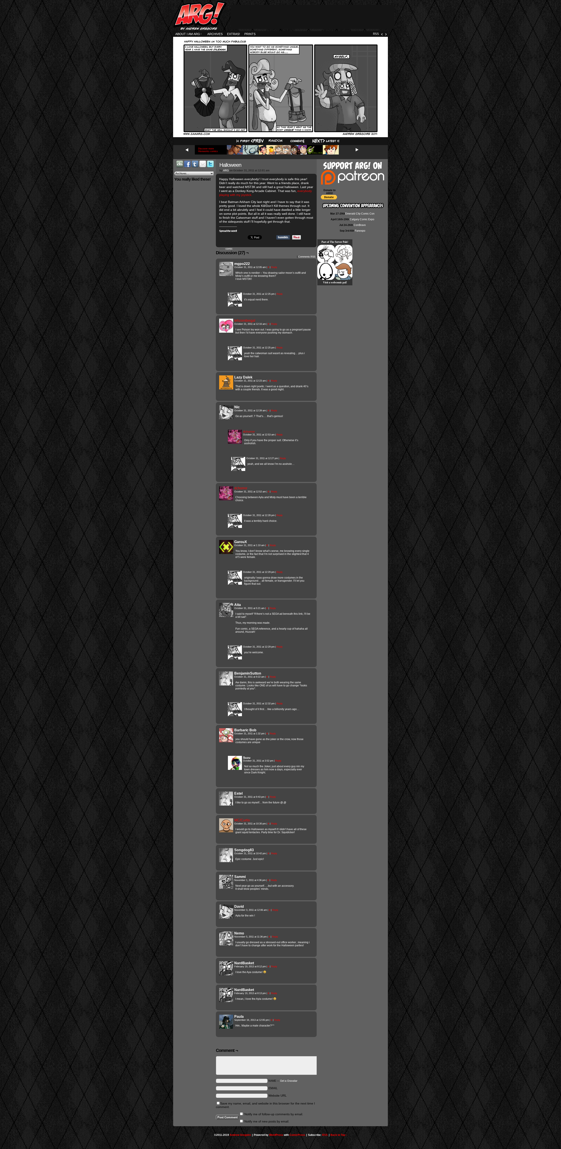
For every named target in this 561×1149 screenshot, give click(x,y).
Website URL (277, 1095)
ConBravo (360, 225)
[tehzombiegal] (226, 331)
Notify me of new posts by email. (266, 1121)
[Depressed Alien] (326, 271)
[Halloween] (280, 134)
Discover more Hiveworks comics (208, 150)
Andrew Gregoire (240, 1135)
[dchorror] (235, 442)
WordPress (276, 1135)
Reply (274, 267)
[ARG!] (235, 305)
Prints (250, 34)
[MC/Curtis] (226, 831)
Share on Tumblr (283, 237)
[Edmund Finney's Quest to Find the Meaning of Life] (326, 253)
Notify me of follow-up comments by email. (273, 1114)
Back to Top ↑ (338, 1135)
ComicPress (297, 1135)
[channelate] (343, 271)
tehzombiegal (244, 320)
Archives (215, 34)
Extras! (233, 34)
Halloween (230, 165)
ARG (226, 170)
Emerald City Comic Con (360, 213)
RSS (376, 34)
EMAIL (273, 1088)
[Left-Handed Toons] (343, 253)
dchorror (249, 431)
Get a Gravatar (288, 1080)
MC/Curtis (242, 820)
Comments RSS (306, 256)
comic (229, 248)
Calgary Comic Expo (362, 219)
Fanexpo (360, 230)
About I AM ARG (188, 34)
